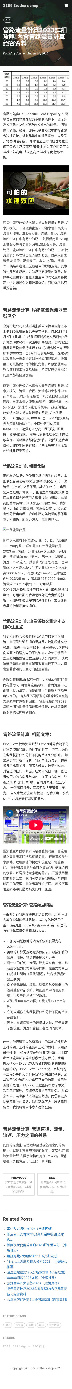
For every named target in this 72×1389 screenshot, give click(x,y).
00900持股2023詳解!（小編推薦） (32, 1278)
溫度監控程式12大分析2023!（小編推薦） (37, 1272)
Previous (18, 1184)
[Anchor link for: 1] (18, 316)
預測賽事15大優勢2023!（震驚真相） (34, 1283)
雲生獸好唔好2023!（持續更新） (30, 1229)
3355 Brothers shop (20, 5)
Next (53, 1184)
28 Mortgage (21, 1346)
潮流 (7, 1325)
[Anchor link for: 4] (56, 734)
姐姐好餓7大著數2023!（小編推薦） (33, 1256)
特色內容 (54, 1325)
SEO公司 (38, 1346)
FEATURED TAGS (14, 1316)
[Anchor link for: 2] (47, 466)
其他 (7, 19)
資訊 (41, 1325)
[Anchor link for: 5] (55, 905)
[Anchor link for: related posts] (35, 1219)
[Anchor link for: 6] (49, 1135)
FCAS (6, 1346)
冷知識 (19, 1325)
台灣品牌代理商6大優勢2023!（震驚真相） (38, 1299)
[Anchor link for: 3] (25, 627)
